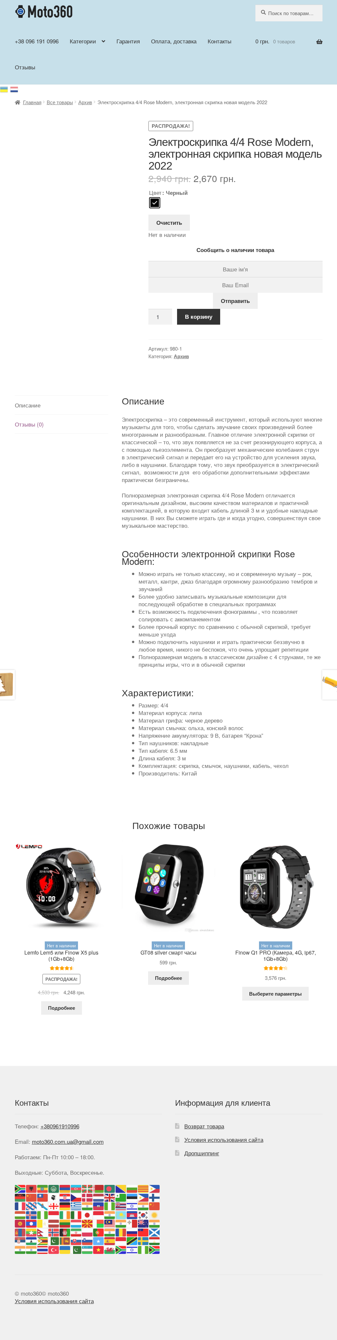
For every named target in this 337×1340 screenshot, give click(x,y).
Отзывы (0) (29, 424)
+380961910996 (59, 1126)
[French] (20, 1205)
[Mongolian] (20, 1231)
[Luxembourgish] (76, 1223)
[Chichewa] (20, 1196)
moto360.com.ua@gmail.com (68, 1141)
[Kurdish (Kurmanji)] (154, 1214)
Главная (32, 102)
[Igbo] (42, 1214)
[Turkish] (54, 1249)
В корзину (198, 316)
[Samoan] (143, 1231)
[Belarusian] (98, 1188)
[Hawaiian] (121, 1205)
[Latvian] (54, 1223)
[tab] (62, 405)
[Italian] (76, 1214)
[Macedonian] (87, 1223)
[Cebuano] (154, 1188)
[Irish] (65, 1214)
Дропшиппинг (201, 1153)
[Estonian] (132, 1196)
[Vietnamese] (98, 1249)
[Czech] (76, 1196)
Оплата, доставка (173, 41)
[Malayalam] (121, 1223)
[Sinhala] (65, 1240)
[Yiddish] (132, 1249)
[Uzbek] (87, 1249)
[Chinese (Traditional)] (42, 1196)
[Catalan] (143, 1188)
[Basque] (87, 1188)
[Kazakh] (121, 1214)
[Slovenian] (87, 1240)
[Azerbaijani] (76, 1188)
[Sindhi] (54, 1240)
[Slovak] (76, 1240)
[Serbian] (20, 1240)
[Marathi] (154, 1223)
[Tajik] (154, 1240)
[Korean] (143, 1214)
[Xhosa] (121, 1249)
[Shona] (42, 1240)
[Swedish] (143, 1240)
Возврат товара (204, 1126)
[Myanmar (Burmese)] (31, 1231)
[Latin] (42, 1223)
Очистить (169, 222)
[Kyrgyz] (20, 1223)
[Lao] (31, 1223)
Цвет (155, 192)
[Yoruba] (143, 1249)
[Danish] (87, 1196)
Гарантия (128, 41)
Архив (85, 102)
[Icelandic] (31, 1214)
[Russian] (14, 88)
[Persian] (76, 1231)
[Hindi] (143, 1205)
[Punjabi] (110, 1231)
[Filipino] (143, 1196)
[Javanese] (98, 1214)
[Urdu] (76, 1249)
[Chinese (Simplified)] (31, 1196)
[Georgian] (54, 1205)
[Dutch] (98, 1196)
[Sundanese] (121, 1240)
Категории (83, 41)
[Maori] (143, 1223)
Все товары (60, 102)
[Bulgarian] (132, 1188)
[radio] (155, 203)
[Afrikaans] (20, 1188)
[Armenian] (65, 1188)
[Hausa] (110, 1205)
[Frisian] (31, 1205)
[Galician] (42, 1205)
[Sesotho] (31, 1240)
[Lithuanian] (65, 1223)
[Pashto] (65, 1231)
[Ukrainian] (5, 88)
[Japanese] (87, 1214)
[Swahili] (132, 1240)
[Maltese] (132, 1223)
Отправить (235, 301)
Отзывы (25, 67)
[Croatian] (65, 1196)
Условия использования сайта (223, 1139)
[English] (110, 1196)
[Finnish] (154, 1196)
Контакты (219, 41)
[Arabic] (54, 1188)
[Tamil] (20, 1249)
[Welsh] (110, 1249)
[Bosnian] (121, 1188)
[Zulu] (154, 1249)
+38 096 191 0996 (37, 41)
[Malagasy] (98, 1223)
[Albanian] (31, 1188)
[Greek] (76, 1205)
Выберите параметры (275, 993)
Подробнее (61, 1007)
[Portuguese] (98, 1231)
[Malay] (110, 1223)
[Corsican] (54, 1196)
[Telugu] (31, 1249)
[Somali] (98, 1240)
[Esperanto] (121, 1196)
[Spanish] (110, 1240)
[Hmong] (154, 1205)
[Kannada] (110, 1214)
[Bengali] (110, 1188)
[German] (65, 1205)
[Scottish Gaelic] (154, 1231)
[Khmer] (132, 1214)
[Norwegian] (54, 1231)
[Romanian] (121, 1231)
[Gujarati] (87, 1205)
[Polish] (87, 1231)
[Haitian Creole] (98, 1205)
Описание (27, 405)
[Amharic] (42, 1188)
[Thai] (42, 1249)
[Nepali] (42, 1231)
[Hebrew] (132, 1205)
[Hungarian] (20, 1214)
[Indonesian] (54, 1214)
